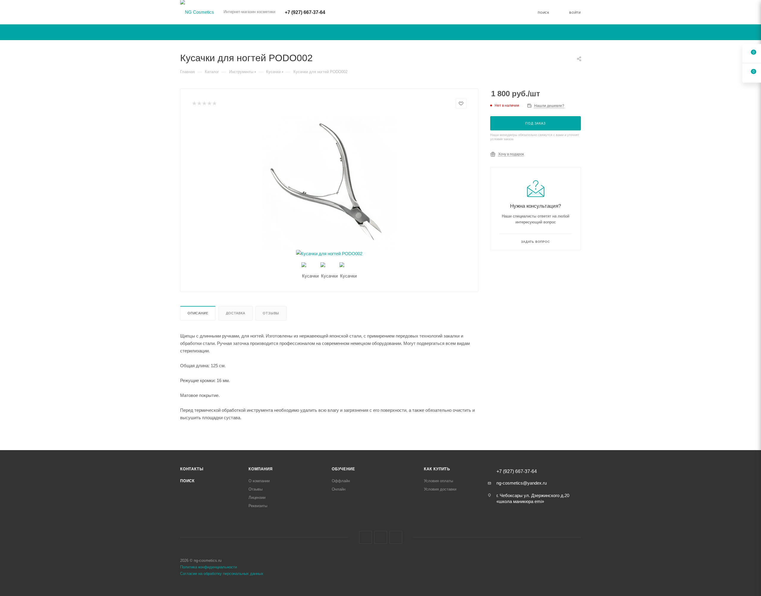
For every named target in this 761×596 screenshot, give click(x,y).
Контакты (191, 469)
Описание (198, 313)
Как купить (437, 469)
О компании (259, 481)
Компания (260, 469)
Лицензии (257, 497)
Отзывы (271, 313)
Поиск (187, 481)
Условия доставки (440, 489)
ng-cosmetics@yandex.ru (521, 482)
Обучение (343, 469)
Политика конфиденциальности (208, 567)
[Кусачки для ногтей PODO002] (329, 183)
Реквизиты (258, 506)
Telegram (380, 537)
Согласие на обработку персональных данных (221, 573)
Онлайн (338, 489)
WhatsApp (395, 537)
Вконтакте (365, 537)
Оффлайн (341, 481)
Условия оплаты (438, 481)
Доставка (235, 313)
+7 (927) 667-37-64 (305, 12)
